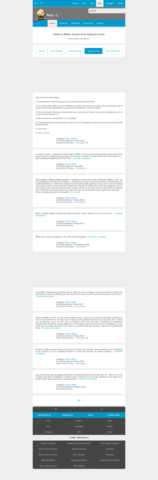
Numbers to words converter (78, 443)
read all (46, 133)
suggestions (67, 415)
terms (90, 415)
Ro (36, 3)
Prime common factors (48, 449)
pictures (75, 3)
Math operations (48, 460)
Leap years (109, 455)
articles (120, 3)
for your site (88, 23)
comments (63, 23)
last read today (56, 51)
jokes (84, 3)
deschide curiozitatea (82, 158)
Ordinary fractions (79, 449)
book (110, 432)
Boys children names (48, 466)
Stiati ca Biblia (71, 139)
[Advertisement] (79, 74)
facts (100, 3)
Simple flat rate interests (110, 460)
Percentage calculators (109, 443)
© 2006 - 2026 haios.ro (79, 438)
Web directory (79, 466)
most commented (112, 51)
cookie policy (114, 415)
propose (100, 23)
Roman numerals (48, 443)
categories (75, 23)
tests (92, 3)
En (42, 3)
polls (79, 432)
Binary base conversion (48, 455)
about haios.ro (44, 415)
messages (109, 3)
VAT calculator (79, 455)
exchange (48, 432)
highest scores (93, 51)
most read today (75, 51)
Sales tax (110, 449)
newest (52, 23)
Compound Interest (79, 460)
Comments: (81, 143)
